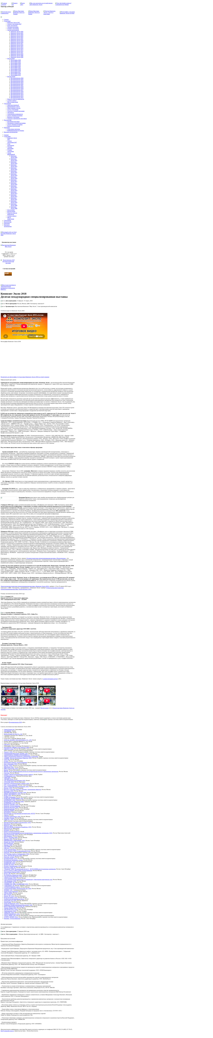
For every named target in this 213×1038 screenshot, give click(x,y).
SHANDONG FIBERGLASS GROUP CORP (16, 747)
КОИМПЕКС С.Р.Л (9, 803)
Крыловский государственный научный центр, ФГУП (19, 813)
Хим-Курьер (7, 902)
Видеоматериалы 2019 (17, 87)
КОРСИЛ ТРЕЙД (9, 810)
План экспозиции (12, 25)
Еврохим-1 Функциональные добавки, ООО (16, 783)
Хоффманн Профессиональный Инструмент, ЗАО (18, 905)
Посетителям (7, 120)
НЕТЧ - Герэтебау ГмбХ (11, 837)
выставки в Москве (116, 1034)
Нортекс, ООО (8, 845)
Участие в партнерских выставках (17, 118)
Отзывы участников (13, 28)
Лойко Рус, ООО (9, 819)
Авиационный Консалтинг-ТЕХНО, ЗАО (16, 753)
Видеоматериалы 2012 (17, 97)
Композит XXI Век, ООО (11, 804)
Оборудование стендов (13, 108)
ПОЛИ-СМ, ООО (9, 864)
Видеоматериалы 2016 (17, 91)
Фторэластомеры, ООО (10, 897)
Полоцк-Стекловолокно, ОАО (12, 866)
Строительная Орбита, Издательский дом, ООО (17, 888)
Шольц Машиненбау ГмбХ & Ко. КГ (14, 906)
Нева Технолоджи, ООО (11, 834)
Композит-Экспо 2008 (17, 57)
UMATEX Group (8, 749)
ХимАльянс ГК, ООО (10, 900)
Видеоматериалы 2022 (17, 84)
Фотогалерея (11, 58)
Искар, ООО (7, 795)
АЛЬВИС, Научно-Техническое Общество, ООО (18, 758)
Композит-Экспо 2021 (17, 39)
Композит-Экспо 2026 (17, 31)
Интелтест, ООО (8, 791)
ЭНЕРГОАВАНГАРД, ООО (12, 914)
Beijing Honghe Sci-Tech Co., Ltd (13, 734)
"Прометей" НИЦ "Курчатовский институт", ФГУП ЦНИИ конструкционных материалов (30, 869)
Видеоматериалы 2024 (17, 81)
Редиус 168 (7, 873)
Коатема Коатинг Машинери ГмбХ (14, 801)
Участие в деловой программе (15, 111)
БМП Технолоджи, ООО (11, 768)
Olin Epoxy (7, 744)
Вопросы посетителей (13, 126)
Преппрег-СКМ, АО (10, 867)
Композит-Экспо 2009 (17, 55)
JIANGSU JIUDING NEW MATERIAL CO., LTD (18, 740)
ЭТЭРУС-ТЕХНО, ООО (11, 917)
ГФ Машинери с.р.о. (10, 776)
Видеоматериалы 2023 (17, 82)
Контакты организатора (10, 132)
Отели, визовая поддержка (14, 115)
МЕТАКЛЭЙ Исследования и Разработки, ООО (17, 827)
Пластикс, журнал (9, 857)
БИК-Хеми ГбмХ (9, 767)
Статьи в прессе (11, 100)
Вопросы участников (13, 117)
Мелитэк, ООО (8, 825)
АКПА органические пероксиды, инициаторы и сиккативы (21, 756)
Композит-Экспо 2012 (17, 51)
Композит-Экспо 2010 (17, 54)
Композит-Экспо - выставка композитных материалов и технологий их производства (91, 1031)
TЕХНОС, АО (8, 890)
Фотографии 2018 (16, 70)
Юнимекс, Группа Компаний (12, 918)
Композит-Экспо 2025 (17, 33)
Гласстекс (6, 773)
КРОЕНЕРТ (7, 812)
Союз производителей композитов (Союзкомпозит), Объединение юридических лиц (28, 879)
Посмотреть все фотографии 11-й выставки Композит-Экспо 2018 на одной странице (25, 377)
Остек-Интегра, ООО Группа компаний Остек (17, 851)
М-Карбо (6, 830)
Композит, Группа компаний (12, 806)
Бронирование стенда (13, 106)
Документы (10, 112)
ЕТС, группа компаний (10, 785)
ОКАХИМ (7, 846)
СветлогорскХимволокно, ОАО (13, 876)
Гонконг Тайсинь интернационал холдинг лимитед (18, 774)
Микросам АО (8, 828)
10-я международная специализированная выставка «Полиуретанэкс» (46, 558)
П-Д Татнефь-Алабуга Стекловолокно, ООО (16, 854)
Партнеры (7, 127)
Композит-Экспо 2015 (17, 46)
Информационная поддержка (15, 130)
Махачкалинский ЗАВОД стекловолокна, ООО (17, 822)
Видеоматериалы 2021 (17, 85)
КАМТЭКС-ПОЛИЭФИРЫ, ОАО (13, 798)
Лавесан (6, 815)
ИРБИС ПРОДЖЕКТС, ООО (12, 794)
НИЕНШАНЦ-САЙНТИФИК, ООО (14, 840)
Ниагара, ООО (8, 839)
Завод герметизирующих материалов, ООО (16, 786)
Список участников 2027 (14, 24)
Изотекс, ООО (8, 788)
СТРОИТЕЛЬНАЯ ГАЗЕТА (12, 887)
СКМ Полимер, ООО (10, 878)
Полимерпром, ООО (10, 861)
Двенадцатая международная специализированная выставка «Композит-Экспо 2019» (25, 586)
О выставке (7, 21)
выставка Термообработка (107, 1034)
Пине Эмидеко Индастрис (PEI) (13, 855)
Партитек (6, 852)
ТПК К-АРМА (8, 893)
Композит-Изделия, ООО (11, 807)
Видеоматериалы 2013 (17, 96)
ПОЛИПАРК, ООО (9, 863)
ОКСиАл (6, 848)
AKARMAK (7, 731)
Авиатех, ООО (8, 752)
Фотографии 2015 (16, 75)
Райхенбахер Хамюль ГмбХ (12, 872)
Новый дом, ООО (9, 842)
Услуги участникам (12, 109)
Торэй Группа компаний (11, 891)
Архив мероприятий (13, 30)
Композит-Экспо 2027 (13, 22)
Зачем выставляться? (13, 105)
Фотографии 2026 (16, 60)
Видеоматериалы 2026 (17, 78)
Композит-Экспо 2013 (17, 49)
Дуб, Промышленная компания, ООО (14, 780)
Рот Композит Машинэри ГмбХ (13, 875)
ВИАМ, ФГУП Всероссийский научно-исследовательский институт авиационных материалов (31, 771)
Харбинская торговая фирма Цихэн (14, 899)
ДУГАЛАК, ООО (9, 782)
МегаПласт (7, 824)
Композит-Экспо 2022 (17, 37)
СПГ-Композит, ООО (10, 881)
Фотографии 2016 (16, 73)
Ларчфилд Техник (9, 818)
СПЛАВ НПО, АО (9, 882)
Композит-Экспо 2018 (17, 42)
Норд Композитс (8, 843)
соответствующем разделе (50, 679)
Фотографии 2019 (16, 69)
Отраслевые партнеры (13, 129)
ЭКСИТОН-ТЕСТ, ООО (11, 909)
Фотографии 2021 (16, 67)
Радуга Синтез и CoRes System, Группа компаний (18, 870)
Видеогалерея (11, 76)
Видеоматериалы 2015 (17, 93)
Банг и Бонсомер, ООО (10, 764)
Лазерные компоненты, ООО (12, 816)
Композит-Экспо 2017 (17, 43)
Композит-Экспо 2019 (17, 40)
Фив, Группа (7, 894)
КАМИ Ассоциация (9, 797)
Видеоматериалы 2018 (17, 88)
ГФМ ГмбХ (7, 777)
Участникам (7, 103)
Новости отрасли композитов (15, 99)
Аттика (6, 761)
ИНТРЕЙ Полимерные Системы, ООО (15, 792)
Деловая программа (12, 27)
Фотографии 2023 (16, 64)
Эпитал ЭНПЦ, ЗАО (10, 915)
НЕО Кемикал (8, 836)
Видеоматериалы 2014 (17, 94)
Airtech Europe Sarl (9, 729)
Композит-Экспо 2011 (17, 52)
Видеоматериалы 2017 (17, 90)
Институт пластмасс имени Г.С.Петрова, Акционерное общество (22, 789)
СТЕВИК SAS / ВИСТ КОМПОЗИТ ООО (16, 884)
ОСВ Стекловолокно (10, 849)
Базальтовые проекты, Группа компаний (15, 762)
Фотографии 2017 (16, 72)
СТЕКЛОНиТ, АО (9, 885)
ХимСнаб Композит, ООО (11, 903)
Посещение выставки (13, 121)
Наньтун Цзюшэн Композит (12, 831)
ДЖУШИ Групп (8, 779)
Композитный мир (9, 809)
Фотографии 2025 (16, 61)
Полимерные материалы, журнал (13, 860)
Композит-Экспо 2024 (17, 34)
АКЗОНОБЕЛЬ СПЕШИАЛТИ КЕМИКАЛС (17, 755)
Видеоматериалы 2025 (17, 79)
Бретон (6, 770)
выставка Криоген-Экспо (98, 1034)
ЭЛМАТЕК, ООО (9, 912)
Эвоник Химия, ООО (10, 908)
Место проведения (12, 102)
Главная (6, 19)
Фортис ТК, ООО (9, 896)
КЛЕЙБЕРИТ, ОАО (9, 800)
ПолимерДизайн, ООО (10, 858)
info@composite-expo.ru (7, 1031)
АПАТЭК (7, 759)
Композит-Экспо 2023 (17, 36)
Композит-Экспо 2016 (17, 45)
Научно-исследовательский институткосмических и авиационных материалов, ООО (28, 833)
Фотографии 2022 (16, 66)
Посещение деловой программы (16, 123)
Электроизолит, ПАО (10, 911)
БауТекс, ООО (8, 765)
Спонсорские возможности (15, 114)
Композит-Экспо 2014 (17, 48)
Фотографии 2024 (16, 63)
